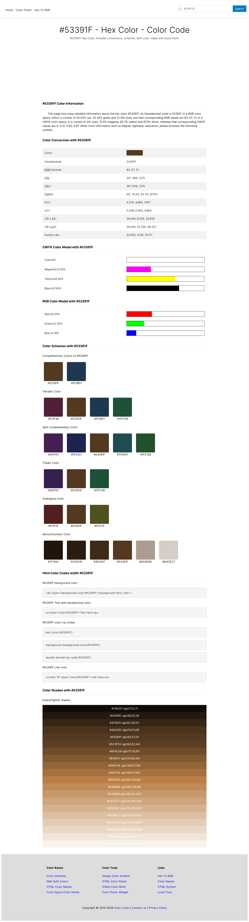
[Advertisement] (124, 71)
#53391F (53, 383)
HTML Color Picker (114, 881)
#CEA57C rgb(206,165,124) (124, 801)
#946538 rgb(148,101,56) (124, 765)
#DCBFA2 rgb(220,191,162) (124, 815)
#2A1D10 (76, 561)
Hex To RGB (42, 10)
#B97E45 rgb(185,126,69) (124, 779)
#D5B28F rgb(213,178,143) (124, 808)
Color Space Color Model (63, 892)
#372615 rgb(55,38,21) (124, 722)
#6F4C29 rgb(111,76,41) (125, 751)
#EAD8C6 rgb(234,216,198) (124, 829)
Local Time (165, 892)
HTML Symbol (167, 886)
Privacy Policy (158, 907)
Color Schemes (56, 876)
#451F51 (53, 454)
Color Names (166, 881)
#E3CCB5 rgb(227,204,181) (124, 822)
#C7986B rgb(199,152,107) (124, 794)
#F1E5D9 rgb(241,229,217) (125, 836)
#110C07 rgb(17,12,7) (124, 708)
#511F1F (53, 526)
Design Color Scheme (116, 876)
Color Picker (24, 10)
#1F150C (53, 561)
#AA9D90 (145, 561)
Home (9, 10)
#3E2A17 (99, 561)
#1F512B (145, 454)
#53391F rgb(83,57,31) (124, 737)
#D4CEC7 (168, 561)
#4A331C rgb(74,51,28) (124, 730)
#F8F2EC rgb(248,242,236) (124, 844)
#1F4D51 (122, 454)
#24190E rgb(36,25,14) (124, 715)
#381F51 (53, 490)
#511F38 (53, 418)
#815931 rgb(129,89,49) (124, 758)
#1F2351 (76, 454)
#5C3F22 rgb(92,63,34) (124, 744)
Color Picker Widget (115, 892)
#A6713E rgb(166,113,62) (124, 772)
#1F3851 (76, 383)
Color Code (121, 907)
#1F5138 (122, 418)
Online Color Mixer (114, 886)
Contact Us (139, 907)
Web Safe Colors (57, 881)
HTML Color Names (59, 886)
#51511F (99, 526)
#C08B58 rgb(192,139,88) (124, 787)
